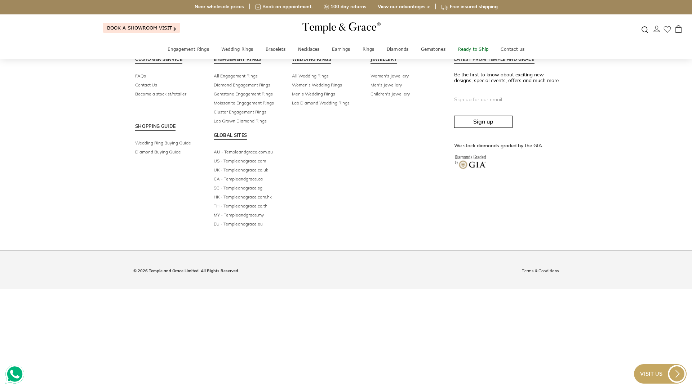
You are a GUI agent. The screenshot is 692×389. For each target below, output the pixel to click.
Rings (368, 49)
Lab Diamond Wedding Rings (321, 103)
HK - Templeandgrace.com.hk (243, 197)
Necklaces (309, 49)
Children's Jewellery (390, 94)
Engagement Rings (188, 49)
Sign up (483, 121)
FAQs (140, 76)
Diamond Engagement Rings (242, 85)
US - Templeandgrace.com (240, 161)
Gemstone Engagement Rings (243, 94)
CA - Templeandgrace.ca (238, 179)
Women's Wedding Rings (317, 85)
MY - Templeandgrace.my (239, 215)
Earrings (341, 49)
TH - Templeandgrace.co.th (240, 206)
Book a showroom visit (140, 28)
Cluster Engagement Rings (240, 112)
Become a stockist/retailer (160, 94)
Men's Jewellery (386, 85)
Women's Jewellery (390, 76)
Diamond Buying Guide (158, 152)
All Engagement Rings (236, 76)
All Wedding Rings (310, 76)
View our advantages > (404, 6)
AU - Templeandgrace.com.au (243, 152)
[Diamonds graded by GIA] (474, 167)
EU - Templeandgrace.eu (238, 224)
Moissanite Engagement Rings (244, 103)
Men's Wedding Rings (313, 94)
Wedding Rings (237, 49)
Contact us (512, 49)
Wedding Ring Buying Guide (163, 143)
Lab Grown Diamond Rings (240, 121)
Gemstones (433, 49)
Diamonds (398, 49)
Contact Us (146, 85)
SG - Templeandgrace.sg (238, 188)
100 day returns (349, 6)
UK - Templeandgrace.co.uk (241, 170)
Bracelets (276, 49)
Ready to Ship (473, 49)
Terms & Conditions (540, 270)
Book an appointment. (287, 6)
